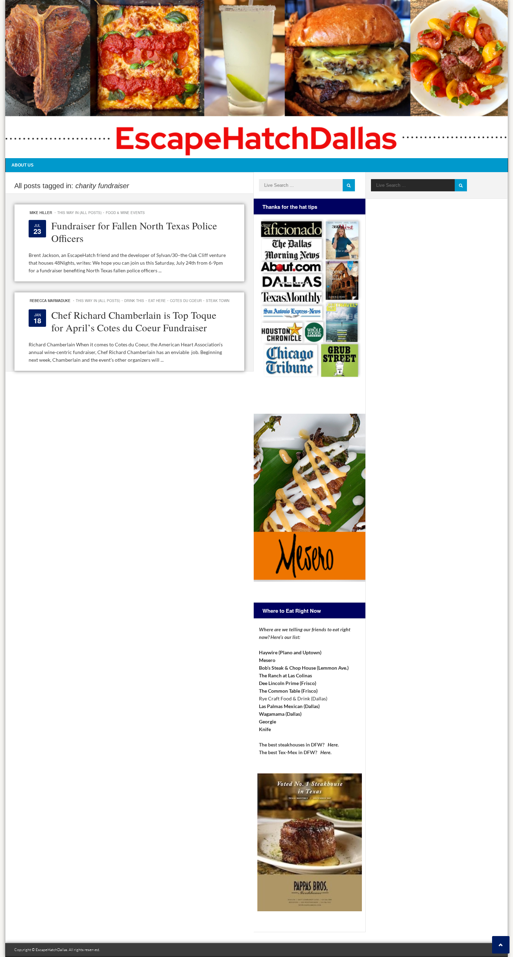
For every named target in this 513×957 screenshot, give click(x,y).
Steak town (217, 300)
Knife (265, 729)
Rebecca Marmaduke (50, 300)
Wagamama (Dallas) (280, 714)
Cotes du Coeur (186, 300)
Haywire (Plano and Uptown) (290, 652)
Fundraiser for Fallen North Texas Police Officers (134, 232)
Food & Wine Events (125, 212)
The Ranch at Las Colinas (285, 675)
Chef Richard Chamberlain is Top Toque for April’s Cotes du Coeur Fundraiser (133, 321)
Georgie (267, 721)
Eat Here (157, 300)
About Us (23, 165)
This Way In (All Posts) (79, 212)
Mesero (267, 660)
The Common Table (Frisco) (288, 691)
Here (333, 745)
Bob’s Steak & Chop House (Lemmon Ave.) (304, 668)
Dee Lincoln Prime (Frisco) (287, 683)
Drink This (134, 300)
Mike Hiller (41, 212)
